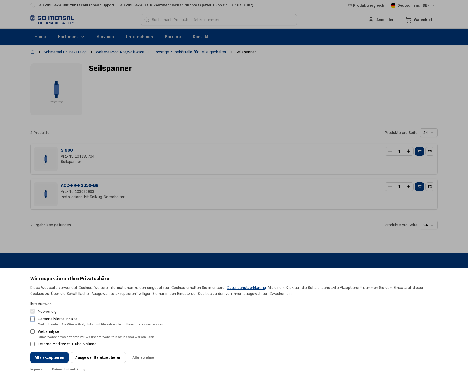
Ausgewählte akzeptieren (98, 357)
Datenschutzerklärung (246, 287)
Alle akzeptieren (49, 357)
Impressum (39, 369)
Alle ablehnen (144, 357)
